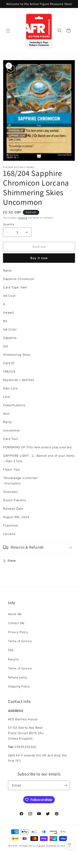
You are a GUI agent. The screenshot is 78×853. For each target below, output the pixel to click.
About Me (15, 614)
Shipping (22, 217)
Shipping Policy (19, 686)
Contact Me (16, 623)
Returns (13, 659)
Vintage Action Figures (32, 845)
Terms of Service (20, 641)
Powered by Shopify (58, 845)
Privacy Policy (18, 632)
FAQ (11, 650)
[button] (8, 30)
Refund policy (18, 677)
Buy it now (39, 258)
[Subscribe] (65, 785)
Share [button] (12, 560)
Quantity (8, 224)
